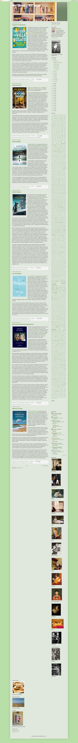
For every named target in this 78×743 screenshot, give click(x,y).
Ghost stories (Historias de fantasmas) (22, 324)
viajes (58, 391)
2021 (54, 90)
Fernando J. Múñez (61, 210)
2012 (54, 105)
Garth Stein (58, 217)
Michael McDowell (54, 321)
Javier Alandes (53, 242)
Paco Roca (55, 343)
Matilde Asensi (63, 316)
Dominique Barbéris (54, 183)
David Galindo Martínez (59, 177)
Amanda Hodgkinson (54, 124)
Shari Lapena (60, 373)
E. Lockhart (57, 188)
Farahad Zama (55, 208)
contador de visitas (15, 731)
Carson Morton (56, 157)
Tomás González (53, 385)
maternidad (57, 316)
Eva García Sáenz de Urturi (61, 205)
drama (60, 186)
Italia (63, 236)
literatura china (58, 286)
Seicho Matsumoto (61, 372)
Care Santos (64, 151)
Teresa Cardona (63, 382)
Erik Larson (64, 202)
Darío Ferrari (61, 176)
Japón (61, 241)
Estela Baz (53, 204)
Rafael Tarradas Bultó (37, 137)
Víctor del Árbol (60, 392)
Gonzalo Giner (64, 220)
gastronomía (62, 217)
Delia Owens (56, 179)
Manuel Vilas (62, 300)
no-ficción (55, 336)
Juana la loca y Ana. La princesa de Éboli (58, 440)
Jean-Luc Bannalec (21, 462)
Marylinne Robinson (63, 314)
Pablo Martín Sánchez (61, 342)
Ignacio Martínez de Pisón (59, 232)
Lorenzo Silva (63, 293)
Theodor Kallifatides (60, 384)
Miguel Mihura (53, 325)
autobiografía (18, 404)
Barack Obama (57, 144)
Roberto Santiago (56, 363)
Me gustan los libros (56, 438)
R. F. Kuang (54, 355)
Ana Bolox (56, 126)
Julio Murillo (58, 271)
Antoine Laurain (53, 137)
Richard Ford (59, 361)
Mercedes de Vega (54, 320)
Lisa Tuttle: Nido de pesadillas (58, 418)
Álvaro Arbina (56, 123)
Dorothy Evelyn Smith (60, 185)
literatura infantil (63, 288)
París (57, 345)
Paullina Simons (61, 348)
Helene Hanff (58, 227)
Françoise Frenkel (57, 214)
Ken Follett (56, 275)
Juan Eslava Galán (59, 261)
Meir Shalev (59, 319)
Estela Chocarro (57, 204)
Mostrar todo (64, 455)
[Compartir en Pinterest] (40, 79)
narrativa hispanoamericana (62, 330)
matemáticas (53, 316)
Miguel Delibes (64, 324)
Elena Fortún (56, 191)
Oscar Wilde (61, 341)
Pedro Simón (61, 349)
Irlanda (55, 235)
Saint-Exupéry (53, 368)
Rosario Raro (55, 367)
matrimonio (53, 317)
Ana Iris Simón (63, 126)
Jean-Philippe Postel (62, 246)
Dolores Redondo (57, 182)
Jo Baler (55, 252)
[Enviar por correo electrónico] (36, 79)
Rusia (62, 367)
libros (60, 280)
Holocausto (56, 230)
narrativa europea (54, 330)
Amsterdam (62, 125)
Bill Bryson (55, 149)
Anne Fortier (62, 132)
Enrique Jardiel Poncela (59, 201)
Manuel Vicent (58, 300)
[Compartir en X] (38, 79)
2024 (54, 85)
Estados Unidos (63, 203)
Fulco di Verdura (63, 215)
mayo (55, 74)
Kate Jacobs (62, 272)
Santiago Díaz (56, 369)
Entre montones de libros (57, 413)
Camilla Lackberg (56, 151)
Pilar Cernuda (56, 354)
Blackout (54, 430)
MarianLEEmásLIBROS (57, 447)
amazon (59, 124)
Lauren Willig (64, 278)
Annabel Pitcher (58, 132)
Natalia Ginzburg (54, 331)
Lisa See (60, 281)
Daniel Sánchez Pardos (59, 175)
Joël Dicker (60, 253)
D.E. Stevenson (58, 173)
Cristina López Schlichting (55, 172)
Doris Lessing (55, 185)
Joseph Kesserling (63, 259)
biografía (58, 149)
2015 (54, 100)
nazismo (62, 331)
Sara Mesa (56, 371)
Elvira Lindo (62, 196)
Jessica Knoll (62, 248)
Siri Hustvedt (29, 404)
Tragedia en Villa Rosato (18, 25)
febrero (55, 79)
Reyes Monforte (54, 361)
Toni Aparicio (58, 385)
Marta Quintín (64, 311)
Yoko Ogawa (55, 398)
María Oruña (62, 307)
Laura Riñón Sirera (58, 278)
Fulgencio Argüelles (54, 216)
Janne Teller (58, 241)
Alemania (61, 118)
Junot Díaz (62, 271)
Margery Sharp (60, 305)
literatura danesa (63, 286)
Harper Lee (57, 224)
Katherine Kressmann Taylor (58, 273)
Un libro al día (55, 417)
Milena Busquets (63, 325)
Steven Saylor (53, 380)
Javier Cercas (59, 242)
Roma (61, 365)
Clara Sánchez (53, 166)
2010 (54, 108)
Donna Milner (62, 184)
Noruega (55, 337)
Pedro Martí (56, 349)
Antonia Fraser (63, 137)
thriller (28, 187)
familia (59, 207)
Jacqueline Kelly (53, 240)
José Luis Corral (58, 258)
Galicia (56, 217)
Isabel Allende (62, 235)
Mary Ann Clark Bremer (62, 312)
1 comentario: (32, 79)
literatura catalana (60, 285)
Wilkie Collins (53, 395)
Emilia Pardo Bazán (61, 197)
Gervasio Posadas (60, 218)
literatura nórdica (58, 291)
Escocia (52, 203)
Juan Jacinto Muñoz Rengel (58, 264)
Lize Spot (52, 293)
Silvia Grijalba (58, 374)
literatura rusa (60, 292)
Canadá (61, 151)
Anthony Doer (63, 134)
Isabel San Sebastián (56, 236)
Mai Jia (62, 298)
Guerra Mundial (18, 137)
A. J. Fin (52, 114)
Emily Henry (55, 198)
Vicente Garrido (53, 392)
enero (55, 81)
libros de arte (63, 280)
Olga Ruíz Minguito (56, 341)
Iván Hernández (59, 238)
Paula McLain (56, 348)
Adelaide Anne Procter (62, 114)
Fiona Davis (55, 211)
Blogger (45, 736)
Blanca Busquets (63, 149)
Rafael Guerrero (63, 355)
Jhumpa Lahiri (63, 251)
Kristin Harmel (60, 277)
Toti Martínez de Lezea (60, 386)
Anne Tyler (56, 133)
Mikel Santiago (24, 187)
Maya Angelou (56, 319)
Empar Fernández (59, 199)
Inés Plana (61, 233)
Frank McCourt (63, 214)
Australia (57, 143)
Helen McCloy (59, 226)
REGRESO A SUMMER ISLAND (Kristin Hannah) (58, 422)
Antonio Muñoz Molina (57, 139)
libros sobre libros (55, 281)
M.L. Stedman (59, 297)
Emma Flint (59, 198)
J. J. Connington (63, 238)
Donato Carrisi (53, 184)
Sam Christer (61, 368)
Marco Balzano (56, 301)
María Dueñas (57, 306)
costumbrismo (53, 170)
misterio (27, 80)
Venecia (64, 389)
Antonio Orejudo (63, 139)
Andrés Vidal (53, 130)
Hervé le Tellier (63, 228)
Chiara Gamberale (54, 162)
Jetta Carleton (58, 251)
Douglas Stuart (56, 186)
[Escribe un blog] (37, 79)
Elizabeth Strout (63, 193)
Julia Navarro (58, 267)
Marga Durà (55, 303)
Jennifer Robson (57, 247)
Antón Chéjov (59, 137)
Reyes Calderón (63, 360)
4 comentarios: (32, 402)
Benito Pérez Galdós (58, 146)
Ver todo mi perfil (54, 37)
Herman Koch (53, 228)
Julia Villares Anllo (57, 268)
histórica (52, 230)
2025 (54, 83)
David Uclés (62, 178)
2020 (54, 91)
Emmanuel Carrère (54, 199)
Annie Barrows (60, 133)
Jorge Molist (53, 256)
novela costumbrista (60, 337)
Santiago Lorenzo (60, 369)
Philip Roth (57, 353)
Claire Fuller (59, 165)
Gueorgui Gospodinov (63, 221)
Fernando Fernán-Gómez (54, 210)
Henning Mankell (63, 227)
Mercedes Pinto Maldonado (62, 320)
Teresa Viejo (53, 384)
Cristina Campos (59, 170)
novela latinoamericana (57, 339)
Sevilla (56, 373)
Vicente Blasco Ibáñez (62, 391)
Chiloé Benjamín (59, 162)
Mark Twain (55, 311)
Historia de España (61, 229)
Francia (17, 462)
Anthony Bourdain (57, 134)
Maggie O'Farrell (57, 298)
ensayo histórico (53, 202)
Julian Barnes (62, 268)
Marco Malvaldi (61, 301)
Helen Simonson (53, 227)
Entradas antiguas (45, 465)
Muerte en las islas (17, 408)
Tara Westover (64, 381)
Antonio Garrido (53, 138)
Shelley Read (64, 373)
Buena (52, 151)
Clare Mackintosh (58, 166)
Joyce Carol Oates (61, 260)
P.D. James (55, 342)
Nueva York (61, 340)
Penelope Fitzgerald (54, 350)
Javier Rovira (58, 245)
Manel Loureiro (56, 299)
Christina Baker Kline (57, 164)
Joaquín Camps (56, 253)
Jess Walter (53, 248)
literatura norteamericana (27, 319)
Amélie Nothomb (63, 124)
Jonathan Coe (56, 255)
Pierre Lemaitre (61, 353)
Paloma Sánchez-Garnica (62, 343)
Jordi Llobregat (60, 255)
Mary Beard (59, 313)
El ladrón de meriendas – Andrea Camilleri (58, 435)
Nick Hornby (61, 333)
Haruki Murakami (61, 224)
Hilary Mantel (53, 229)
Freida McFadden (57, 215)
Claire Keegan (64, 165)
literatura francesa (62, 287)
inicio (57, 234)
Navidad (59, 331)
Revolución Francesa (58, 360)
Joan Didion (62, 252)
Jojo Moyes (62, 254)
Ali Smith (57, 120)
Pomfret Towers (16, 192)
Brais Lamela (58, 150)
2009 (54, 110)
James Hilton (58, 240)
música (65, 327)
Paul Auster (24, 404)
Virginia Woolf (53, 394)
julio (54, 71)
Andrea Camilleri (63, 127)
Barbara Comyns (61, 144)
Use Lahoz (58, 388)
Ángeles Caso (53, 131)
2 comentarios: (33, 135)
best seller (62, 147)
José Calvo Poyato (61, 256)
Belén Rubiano (60, 145)
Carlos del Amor (59, 152)
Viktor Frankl (59, 393)
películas (64, 349)
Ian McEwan (53, 232)
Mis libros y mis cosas (56, 24)
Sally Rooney (57, 368)
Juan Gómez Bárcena (58, 262)
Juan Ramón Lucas (59, 266)
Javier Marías (56, 243)
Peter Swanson (60, 352)
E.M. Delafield (61, 188)
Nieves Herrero (53, 335)
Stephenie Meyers (58, 379)
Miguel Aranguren (58, 324)
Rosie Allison (59, 367)
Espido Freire (58, 203)
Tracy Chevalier (56, 387)
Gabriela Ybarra (61, 216)
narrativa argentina (62, 329)
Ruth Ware (64, 367)
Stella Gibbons (64, 378)
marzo (55, 77)
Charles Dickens (61, 159)
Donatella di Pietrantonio (62, 183)
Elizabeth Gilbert (56, 192)
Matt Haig (56, 317)
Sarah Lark (60, 371)
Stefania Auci (60, 378)
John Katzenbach (57, 254)
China (57, 163)
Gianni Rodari (55, 220)
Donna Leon (58, 184)
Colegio (55, 167)
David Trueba (57, 178)
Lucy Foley (62, 294)
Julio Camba (64, 269)
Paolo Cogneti (53, 345)
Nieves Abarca (64, 334)
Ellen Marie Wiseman (57, 196)
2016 (54, 98)
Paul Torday (58, 347)
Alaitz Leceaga (56, 117)
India (59, 233)
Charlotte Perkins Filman (57, 160)
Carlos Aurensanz (53, 152)
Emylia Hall (64, 199)
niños (63, 335)
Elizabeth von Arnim (60, 195)
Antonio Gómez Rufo (60, 138)
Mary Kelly (58, 314)
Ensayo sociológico (59, 202)
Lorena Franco (59, 293)
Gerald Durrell (55, 218)
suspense (56, 381)
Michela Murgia (53, 323)
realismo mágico (56, 358)
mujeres (58, 327)
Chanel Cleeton (56, 159)
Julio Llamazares (53, 271)
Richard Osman (63, 361)
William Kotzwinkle (54, 397)
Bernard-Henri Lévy (58, 147)
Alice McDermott (61, 120)
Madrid (52, 298)
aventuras (52, 144)
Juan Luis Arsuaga (56, 265)
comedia (64, 167)
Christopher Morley (63, 164)
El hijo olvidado (16, 141)
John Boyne (64, 253)
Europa (55, 205)
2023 (54, 86)
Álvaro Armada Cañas (62, 123)
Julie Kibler (56, 269)
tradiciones (61, 387)
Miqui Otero (53, 326)
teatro (59, 382)
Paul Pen (55, 347)
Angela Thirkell (18, 269)
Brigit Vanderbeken (63, 150)
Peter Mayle (56, 352)
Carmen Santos (61, 156)
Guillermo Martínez (63, 223)
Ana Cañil (59, 126)
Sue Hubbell (62, 380)
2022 (54, 88)
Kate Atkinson (58, 272)
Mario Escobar (61, 310)
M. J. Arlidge (55, 297)
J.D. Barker (53, 239)
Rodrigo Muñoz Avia (57, 365)
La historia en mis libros (57, 429)
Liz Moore (64, 292)
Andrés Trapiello (63, 128)
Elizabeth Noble (53, 193)
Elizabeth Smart (58, 193)
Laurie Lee (57, 279)
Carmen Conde (53, 155)
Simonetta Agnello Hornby (57, 375)
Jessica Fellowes (57, 248)
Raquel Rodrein (61, 356)
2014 (54, 102)
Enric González (53, 201)
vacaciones (61, 388)
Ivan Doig (55, 238)
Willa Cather (58, 395)
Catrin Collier (53, 158)
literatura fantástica (54, 287)
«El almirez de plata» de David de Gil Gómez (58, 452)
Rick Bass (53, 362)
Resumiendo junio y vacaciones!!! (58, 444)
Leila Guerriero (62, 279)
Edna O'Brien (56, 189)
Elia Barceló (61, 191)
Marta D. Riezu (59, 311)
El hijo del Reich (16, 85)
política (60, 354)
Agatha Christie (56, 115)
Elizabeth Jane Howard (62, 192)
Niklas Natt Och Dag (59, 335)
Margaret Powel (63, 304)
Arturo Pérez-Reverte (59, 141)
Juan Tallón (64, 266)
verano (56, 391)
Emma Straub (18, 319)
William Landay (60, 397)
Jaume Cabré (64, 241)
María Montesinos (56, 307)
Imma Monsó (56, 233)
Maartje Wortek (63, 297)
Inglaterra (22, 137)
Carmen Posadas (56, 156)
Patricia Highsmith (60, 345)
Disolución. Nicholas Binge (57, 414)
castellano (64, 157)
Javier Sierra (62, 245)
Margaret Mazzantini (57, 304)
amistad (17, 80)
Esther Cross (62, 204)
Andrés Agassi (53, 128)
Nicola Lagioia (55, 334)
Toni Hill (61, 385)
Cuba (55, 173)
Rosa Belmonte (53, 366)
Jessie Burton (56, 249)
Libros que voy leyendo (57, 450)
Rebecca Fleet (61, 358)
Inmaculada (59, 28)
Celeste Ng (62, 158)
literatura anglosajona (22, 80)
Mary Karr (54, 314)
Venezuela (52, 391)
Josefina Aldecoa (56, 259)
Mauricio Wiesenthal (56, 318)
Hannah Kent (53, 224)
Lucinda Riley (58, 294)
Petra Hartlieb (64, 352)
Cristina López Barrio (62, 171)
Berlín (62, 146)
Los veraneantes (16, 273)
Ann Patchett (53, 132)
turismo (55, 388)
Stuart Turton (58, 380)
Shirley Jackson (53, 374)
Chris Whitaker (60, 163)
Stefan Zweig (55, 378)
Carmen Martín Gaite (59, 155)
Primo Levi (62, 354)
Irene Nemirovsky (61, 234)
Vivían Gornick (58, 394)
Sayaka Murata (56, 372)
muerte (21, 404)
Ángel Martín (58, 130)
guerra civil (53, 222)
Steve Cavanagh (63, 379)
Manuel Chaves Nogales (62, 299)
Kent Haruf (60, 275)
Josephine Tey (53, 260)
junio (55, 72)
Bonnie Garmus (53, 150)
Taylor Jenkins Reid (54, 382)
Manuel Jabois (53, 300)
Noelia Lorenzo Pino (60, 336)
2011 (54, 107)
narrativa (32, 137)
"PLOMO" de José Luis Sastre (58, 448)
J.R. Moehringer (58, 239)
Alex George (56, 119)
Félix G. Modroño (56, 209)
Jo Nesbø (58, 252)
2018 (54, 95)
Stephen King (53, 379)
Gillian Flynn (59, 220)
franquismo (53, 215)
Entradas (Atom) (19, 467)
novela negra (64, 339)
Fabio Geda (53, 207)
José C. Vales (57, 256)
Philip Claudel (53, 353)
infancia (64, 233)
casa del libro (61, 157)
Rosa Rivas (61, 366)
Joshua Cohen (57, 260)
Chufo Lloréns (53, 165)
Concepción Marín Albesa (55, 169)
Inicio (27, 465)
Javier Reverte (53, 245)
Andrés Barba (58, 128)
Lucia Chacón (53, 294)
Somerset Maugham (60, 376)
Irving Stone (57, 235)
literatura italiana (54, 289)
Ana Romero (58, 127)
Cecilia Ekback (58, 158)
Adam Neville (57, 114)
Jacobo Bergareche (63, 239)
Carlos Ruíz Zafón (58, 153)
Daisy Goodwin (63, 173)
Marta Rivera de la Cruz (55, 312)
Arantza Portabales (54, 140)
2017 (54, 97)
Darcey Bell (56, 176)
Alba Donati (61, 117)
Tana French (60, 381)
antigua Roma (63, 135)
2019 (54, 93)
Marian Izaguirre (55, 309)
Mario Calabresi (56, 310)
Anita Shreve (64, 131)
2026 (54, 59)
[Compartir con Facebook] (39, 79)
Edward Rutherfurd (61, 190)
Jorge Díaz (64, 255)
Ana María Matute (54, 127)
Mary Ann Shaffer (54, 313)
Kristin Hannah (54, 277)
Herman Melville (58, 228)
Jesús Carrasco (61, 249)
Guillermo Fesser (56, 223)
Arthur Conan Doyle (60, 140)
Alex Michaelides (60, 119)
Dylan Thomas (63, 186)
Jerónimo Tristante (63, 247)
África (52, 115)
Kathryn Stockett (61, 274)
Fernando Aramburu (62, 209)
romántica (64, 365)
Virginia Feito (64, 393)
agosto (55, 61)
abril (54, 76)
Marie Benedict (61, 309)
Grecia (58, 221)
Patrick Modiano (56, 346)
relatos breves (56, 359)
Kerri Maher (64, 275)
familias (21, 319)
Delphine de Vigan (61, 179)
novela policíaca (30, 462)
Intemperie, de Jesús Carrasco (57, 426)
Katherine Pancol (56, 274)
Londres (55, 293)
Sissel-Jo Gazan (53, 376)
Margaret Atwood (60, 303)
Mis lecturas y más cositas (57, 443)
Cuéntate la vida (55, 425)
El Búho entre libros (56, 420)
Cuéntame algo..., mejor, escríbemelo (57, 433)
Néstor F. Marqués (56, 333)
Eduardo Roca (56, 190)
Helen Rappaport (63, 226)
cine (56, 165)
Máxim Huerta (61, 318)
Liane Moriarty (56, 280)
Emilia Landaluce (55, 197)
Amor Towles (57, 125)
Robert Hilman (61, 362)
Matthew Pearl (61, 317)
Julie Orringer (60, 269)
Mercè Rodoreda (63, 319)
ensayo (65, 201)
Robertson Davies (61, 363)
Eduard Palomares (60, 189)
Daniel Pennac (53, 175)
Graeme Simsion (53, 221)
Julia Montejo (53, 267)
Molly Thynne (61, 326)
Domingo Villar (63, 182)
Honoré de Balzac (60, 230)
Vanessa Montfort (59, 389)
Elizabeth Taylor (54, 195)
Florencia (59, 211)
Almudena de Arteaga (60, 121)
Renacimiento (61, 359)
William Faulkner (63, 395)
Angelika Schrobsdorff (59, 131)
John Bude (53, 254)
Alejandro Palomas (56, 118)
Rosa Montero (58, 366)
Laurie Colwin (53, 279)
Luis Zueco (62, 295)
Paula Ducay (62, 347)
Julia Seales (62, 267)
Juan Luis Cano (62, 265)
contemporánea (63, 169)
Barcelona (55, 145)
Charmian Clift (63, 160)
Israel (61, 236)
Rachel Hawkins (30, 80)
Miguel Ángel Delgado (60, 323)
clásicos (62, 166)
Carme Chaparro (63, 153)
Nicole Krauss (60, 334)
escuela (55, 203)
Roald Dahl (57, 362)
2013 (54, 103)
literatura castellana (27, 137)
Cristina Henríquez (56, 171)
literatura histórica (55, 288)
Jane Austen (62, 240)
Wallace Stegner (63, 394)
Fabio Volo (56, 207)
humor (65, 230)
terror (56, 384)
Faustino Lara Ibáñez (60, 208)
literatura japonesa (60, 289)
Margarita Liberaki (54, 305)
